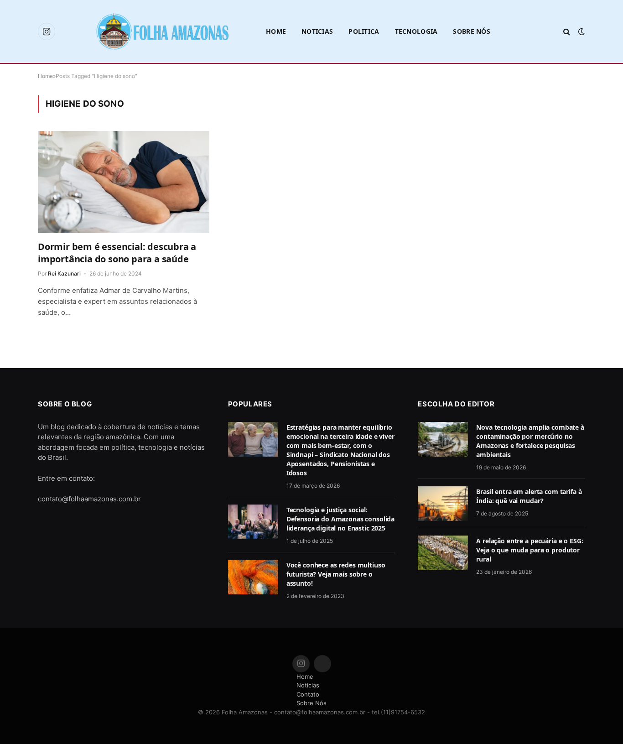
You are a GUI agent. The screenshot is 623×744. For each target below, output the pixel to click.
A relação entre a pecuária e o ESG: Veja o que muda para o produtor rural (529, 549)
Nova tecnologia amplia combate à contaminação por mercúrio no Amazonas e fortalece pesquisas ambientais (530, 441)
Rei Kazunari (64, 273)
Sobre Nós (471, 31)
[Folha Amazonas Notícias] (161, 31)
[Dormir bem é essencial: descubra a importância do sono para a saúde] (123, 182)
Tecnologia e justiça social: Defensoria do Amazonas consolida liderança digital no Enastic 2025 (340, 518)
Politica (363, 31)
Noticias (317, 31)
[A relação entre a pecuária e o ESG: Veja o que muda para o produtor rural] (443, 553)
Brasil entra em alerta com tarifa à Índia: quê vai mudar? (528, 496)
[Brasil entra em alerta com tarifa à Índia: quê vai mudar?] (443, 503)
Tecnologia (416, 31)
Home (276, 31)
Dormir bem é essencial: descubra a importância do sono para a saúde (117, 252)
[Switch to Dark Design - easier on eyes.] (580, 31)
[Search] (566, 31)
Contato (307, 694)
